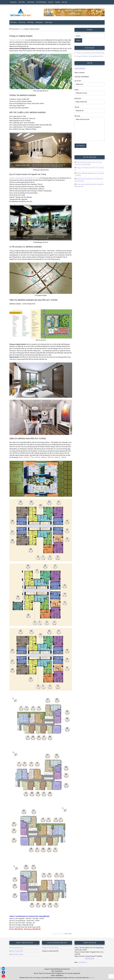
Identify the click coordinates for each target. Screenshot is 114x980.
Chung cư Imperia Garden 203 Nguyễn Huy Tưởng (24, 178)
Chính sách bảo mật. (17, 947)
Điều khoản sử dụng (17, 954)
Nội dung (77, 116)
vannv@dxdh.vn (82, 962)
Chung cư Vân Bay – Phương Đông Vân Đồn (89, 56)
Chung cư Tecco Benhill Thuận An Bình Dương (90, 53)
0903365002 (80, 68)
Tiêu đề (77, 107)
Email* (76, 89)
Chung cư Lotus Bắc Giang (50, 947)
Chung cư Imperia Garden (17, 40)
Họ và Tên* (78, 81)
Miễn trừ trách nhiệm (17, 951)
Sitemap (91, 977)
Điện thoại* (78, 98)
